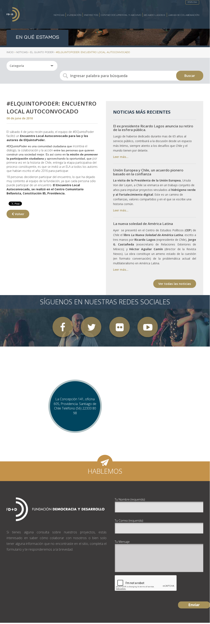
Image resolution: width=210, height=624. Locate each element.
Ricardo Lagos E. (155, 15)
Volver (19, 214)
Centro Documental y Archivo (121, 15)
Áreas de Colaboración (183, 15)
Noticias (59, 15)
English (192, 2)
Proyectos (91, 15)
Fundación (74, 15)
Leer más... (120, 157)
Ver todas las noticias (174, 284)
